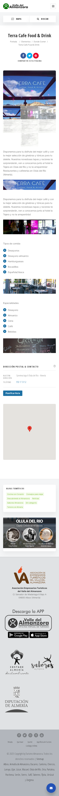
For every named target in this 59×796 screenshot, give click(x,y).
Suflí (30, 774)
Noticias (35, 498)
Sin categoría (31, 503)
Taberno (36, 774)
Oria (44, 769)
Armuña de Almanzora (19, 764)
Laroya (7, 769)
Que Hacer (20, 742)
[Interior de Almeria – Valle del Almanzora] (15, 6)
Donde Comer (40, 41)
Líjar (13, 769)
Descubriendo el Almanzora (18, 498)
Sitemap (40, 759)
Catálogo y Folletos (31, 745)
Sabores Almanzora (15, 503)
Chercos (51, 764)
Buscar (44, 18)
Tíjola (43, 774)
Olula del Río (35, 769)
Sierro (24, 774)
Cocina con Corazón (15, 494)
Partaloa (50, 769)
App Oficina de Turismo (44, 742)
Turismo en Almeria (15, 507)
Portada (13, 41)
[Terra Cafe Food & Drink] (11, 112)
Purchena (10, 774)
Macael (25, 769)
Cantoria (42, 764)
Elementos (26, 41)
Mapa (18, 18)
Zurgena (30, 780)
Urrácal (50, 774)
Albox (6, 764)
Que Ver (30, 742)
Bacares (34, 764)
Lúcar (18, 769)
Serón (17, 774)
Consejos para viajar (34, 494)
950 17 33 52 (21, 382)
